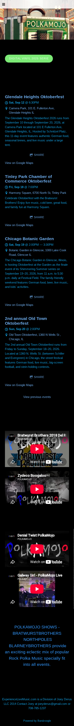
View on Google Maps (19, 163)
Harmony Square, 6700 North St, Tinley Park (37, 192)
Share (39, 154)
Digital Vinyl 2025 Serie (29, 58)
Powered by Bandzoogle (37, 720)
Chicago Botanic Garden (29, 238)
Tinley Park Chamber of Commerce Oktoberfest (28, 179)
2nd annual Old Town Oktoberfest (26, 320)
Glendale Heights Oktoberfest (34, 96)
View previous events (37, 397)
